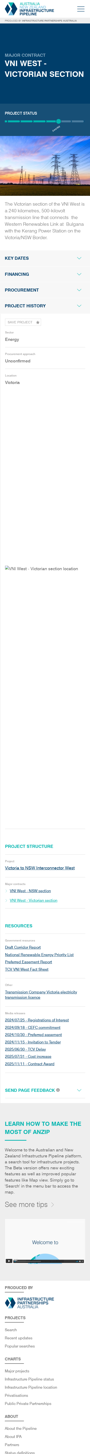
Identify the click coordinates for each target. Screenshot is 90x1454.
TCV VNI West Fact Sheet (26, 969)
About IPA (13, 1436)
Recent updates (18, 1338)
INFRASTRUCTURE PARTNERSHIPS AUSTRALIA (49, 20)
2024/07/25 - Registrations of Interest (37, 1020)
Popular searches (20, 1346)
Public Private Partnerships (28, 1403)
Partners (12, 1445)
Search (11, 1330)
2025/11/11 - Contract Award (29, 1064)
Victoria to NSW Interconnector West (40, 867)
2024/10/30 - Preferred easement (33, 1034)
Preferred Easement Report (28, 962)
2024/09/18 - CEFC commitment (32, 1027)
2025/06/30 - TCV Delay (25, 1049)
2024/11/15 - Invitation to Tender (33, 1042)
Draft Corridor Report (23, 947)
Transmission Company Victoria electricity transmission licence (41, 995)
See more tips (26, 1204)
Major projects (17, 1371)
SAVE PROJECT (20, 322)
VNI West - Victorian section (33, 900)
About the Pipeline (21, 1428)
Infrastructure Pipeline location (31, 1387)
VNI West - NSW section (30, 891)
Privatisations (16, 1395)
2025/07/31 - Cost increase (28, 1056)
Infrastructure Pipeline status (29, 1379)
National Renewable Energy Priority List (39, 954)
